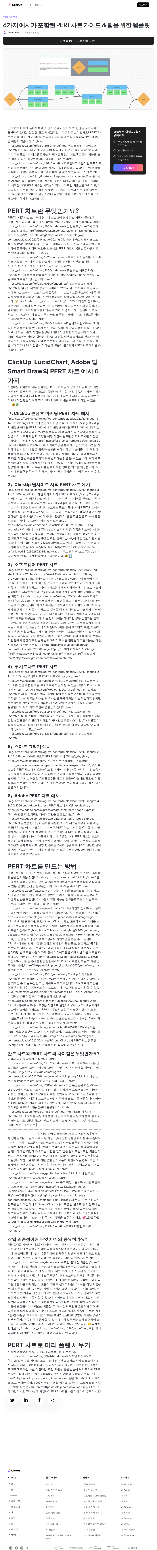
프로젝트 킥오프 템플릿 (94, 1524)
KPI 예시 (50, 1484)
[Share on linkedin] (25, 1401)
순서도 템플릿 (90, 1490)
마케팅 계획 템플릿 (92, 1501)
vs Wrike (125, 1524)
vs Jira (124, 1495)
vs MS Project (128, 1529)
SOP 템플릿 (89, 1529)
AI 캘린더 (50, 1529)
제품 (11, 1489)
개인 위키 (50, 1495)
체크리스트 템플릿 (92, 1535)
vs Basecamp (127, 1518)
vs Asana (125, 1490)
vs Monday (126, 1484)
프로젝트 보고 (52, 1501)
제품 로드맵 (14, 1506)
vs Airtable (126, 1507)
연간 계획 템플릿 (91, 1512)
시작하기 (143, 5)
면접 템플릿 (89, 1518)
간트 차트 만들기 (54, 1512)
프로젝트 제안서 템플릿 (94, 1495)
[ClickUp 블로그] (15, 5)
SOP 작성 (50, 1518)
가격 (11, 1484)
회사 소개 (13, 1529)
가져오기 (13, 1535)
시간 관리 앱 (52, 1524)
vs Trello (125, 1501)
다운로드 (13, 1495)
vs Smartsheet (128, 1535)
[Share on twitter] (12, 1401)
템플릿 (12, 1518)
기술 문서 (50, 1507)
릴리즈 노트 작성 (54, 1490)
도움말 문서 (14, 1501)
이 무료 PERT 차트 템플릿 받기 (78, 40)
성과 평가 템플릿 (91, 1507)
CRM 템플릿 (89, 1484)
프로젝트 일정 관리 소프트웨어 (58, 1537)
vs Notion (125, 1512)
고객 (11, 1512)
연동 (11, 1523)
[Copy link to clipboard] (52, 1400)
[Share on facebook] (39, 1401)
